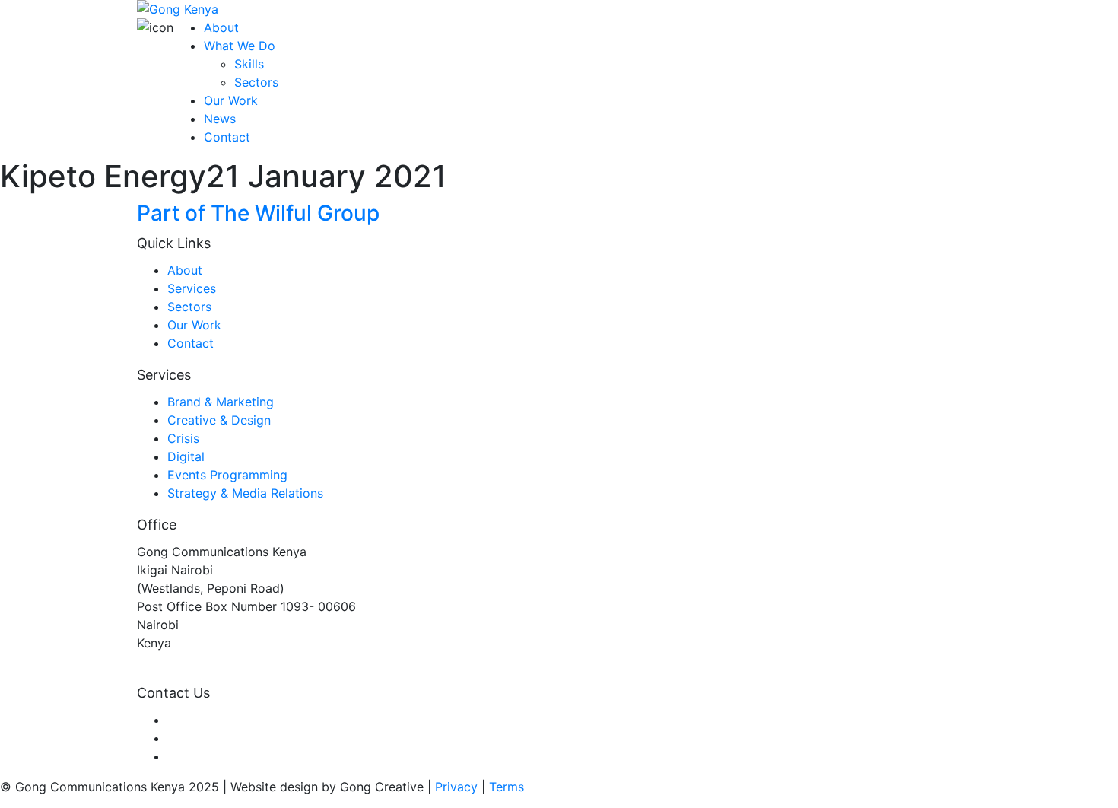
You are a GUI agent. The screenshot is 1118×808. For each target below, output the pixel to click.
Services (191, 288)
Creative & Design (219, 420)
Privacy (456, 786)
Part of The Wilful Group (258, 213)
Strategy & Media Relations (245, 493)
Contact (227, 137)
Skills (249, 64)
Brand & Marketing (220, 401)
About (221, 27)
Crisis (183, 438)
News (220, 118)
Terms (506, 786)
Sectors (256, 82)
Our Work (231, 100)
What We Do (239, 45)
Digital (186, 456)
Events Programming (227, 474)
